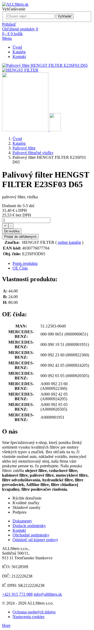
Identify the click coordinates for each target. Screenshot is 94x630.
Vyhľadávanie (13, 9)
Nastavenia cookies (28, 616)
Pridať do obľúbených (20, 237)
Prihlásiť (9, 24)
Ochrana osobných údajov (34, 612)
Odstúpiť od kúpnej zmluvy (35, 539)
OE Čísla (20, 268)
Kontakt (19, 56)
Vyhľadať (65, 16)
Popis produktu (25, 263)
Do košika (11, 231)
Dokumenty (22, 521)
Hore (6, 625)
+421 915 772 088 (17, 594)
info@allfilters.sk (48, 594)
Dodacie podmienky (29, 525)
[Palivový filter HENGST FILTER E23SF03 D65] (25, 130)
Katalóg (19, 52)
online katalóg (69, 242)
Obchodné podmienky (31, 535)
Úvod (17, 47)
